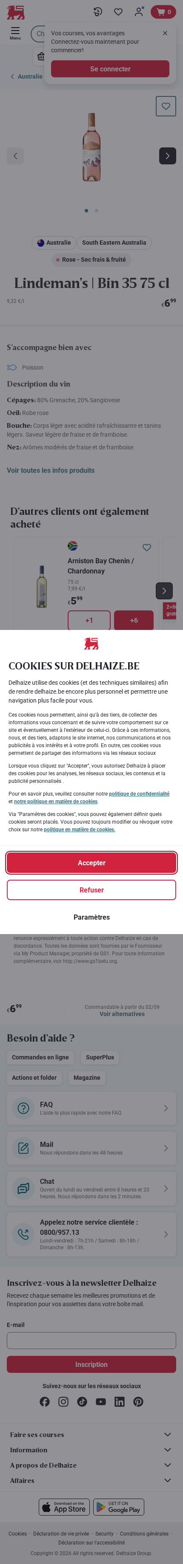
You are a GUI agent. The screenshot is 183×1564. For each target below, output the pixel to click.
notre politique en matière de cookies (55, 802)
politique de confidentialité (139, 794)
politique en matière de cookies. (79, 830)
